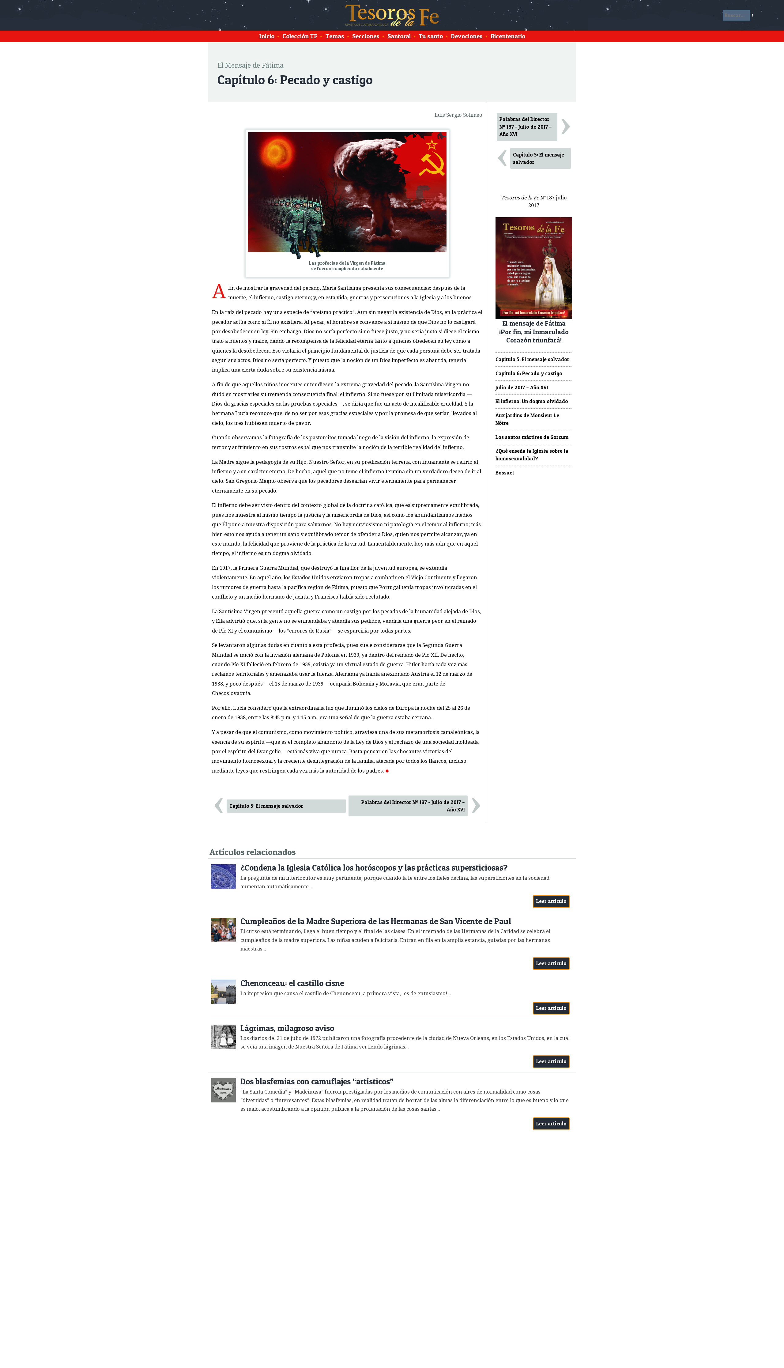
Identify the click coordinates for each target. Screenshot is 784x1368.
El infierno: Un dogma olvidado (532, 401)
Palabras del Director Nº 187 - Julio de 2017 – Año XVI (413, 806)
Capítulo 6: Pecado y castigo (529, 373)
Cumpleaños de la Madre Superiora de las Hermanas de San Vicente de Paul (375, 921)
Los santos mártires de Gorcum (532, 437)
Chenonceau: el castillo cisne (292, 983)
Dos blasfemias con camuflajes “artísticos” (317, 1081)
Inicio (266, 36)
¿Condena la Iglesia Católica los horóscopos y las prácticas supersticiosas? (373, 868)
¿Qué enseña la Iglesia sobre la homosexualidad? (532, 455)
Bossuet (505, 473)
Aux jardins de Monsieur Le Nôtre (527, 419)
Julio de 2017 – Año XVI (522, 387)
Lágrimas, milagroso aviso (287, 1028)
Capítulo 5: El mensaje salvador (266, 806)
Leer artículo (551, 901)
